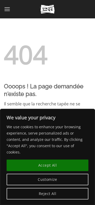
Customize (47, 179)
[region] (47, 157)
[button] (7, 9)
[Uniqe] (47, 9)
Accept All (47, 165)
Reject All (47, 193)
